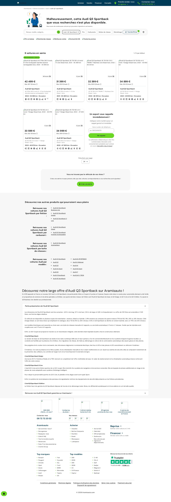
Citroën (41, 463)
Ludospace (75, 441)
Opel (40, 465)
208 (73, 457)
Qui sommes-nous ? (45, 429)
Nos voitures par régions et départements (99, 440)
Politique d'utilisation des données (86, 483)
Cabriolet (97, 431)
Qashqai (97, 473)
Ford (58, 465)
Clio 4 (96, 460)
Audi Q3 (55, 265)
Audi (40, 473)
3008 (73, 465)
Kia (58, 463)
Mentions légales (64, 483)
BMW (59, 468)
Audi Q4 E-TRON (78, 275)
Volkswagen (42, 470)
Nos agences (42, 431)
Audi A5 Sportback (59, 278)
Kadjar (96, 465)
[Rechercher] (58, 32)
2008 (73, 460)
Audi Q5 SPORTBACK (79, 259)
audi (47, 8)
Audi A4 (75, 265)
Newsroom (42, 441)
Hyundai (60, 460)
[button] (78, 32)
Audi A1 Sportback (59, 275)
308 (73, 463)
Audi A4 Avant (57, 269)
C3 (72, 468)
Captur (74, 473)
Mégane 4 (97, 468)
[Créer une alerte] (4, 493)
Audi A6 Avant (77, 269)
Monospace (75, 439)
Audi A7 (75, 272)
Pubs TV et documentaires (47, 444)
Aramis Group (43, 447)
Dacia (40, 468)
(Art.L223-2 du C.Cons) (104, 146)
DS (58, 475)
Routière (74, 434)
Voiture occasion (38, 8)
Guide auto (97, 436)
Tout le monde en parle (46, 439)
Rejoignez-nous (43, 434)
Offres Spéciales (99, 434)
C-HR (96, 457)
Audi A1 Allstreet (78, 262)
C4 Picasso (75, 470)
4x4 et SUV (97, 429)
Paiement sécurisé (125, 483)
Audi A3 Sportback (59, 259)
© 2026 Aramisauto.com (85, 492)
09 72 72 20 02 (44, 418)
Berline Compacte (78, 431)
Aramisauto (27, 8)
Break (74, 436)
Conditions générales (48, 483)
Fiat (58, 457)
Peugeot (41, 460)
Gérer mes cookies (108, 483)
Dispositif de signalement (86, 485)
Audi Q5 (55, 272)
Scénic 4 (97, 470)
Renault (41, 457)
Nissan (40, 475)
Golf (95, 463)
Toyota (59, 473)
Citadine (74, 429)
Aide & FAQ (42, 436)
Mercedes (60, 470)
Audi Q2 (55, 262)
